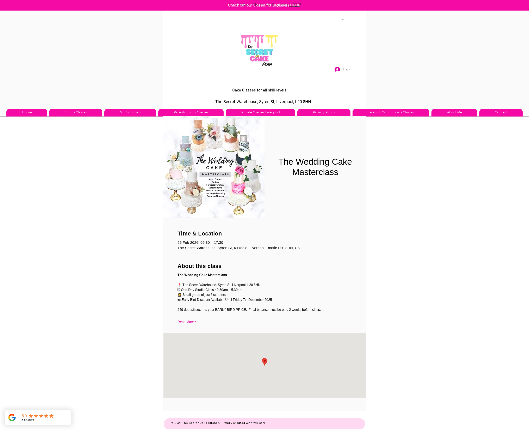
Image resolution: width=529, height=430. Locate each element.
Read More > (187, 322)
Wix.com (259, 423)
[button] (343, 19)
